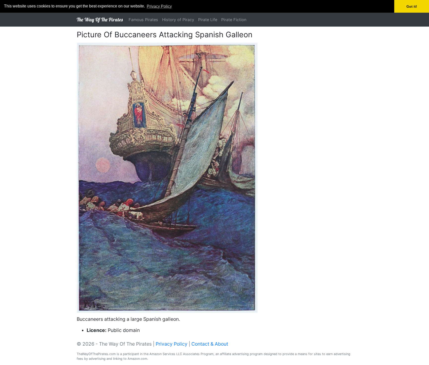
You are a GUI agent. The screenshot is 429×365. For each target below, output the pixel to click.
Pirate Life (207, 19)
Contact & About (209, 344)
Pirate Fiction (234, 19)
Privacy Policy (171, 344)
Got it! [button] (411, 6)
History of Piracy (178, 19)
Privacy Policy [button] (159, 6)
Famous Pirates (143, 19)
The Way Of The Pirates (100, 19)
